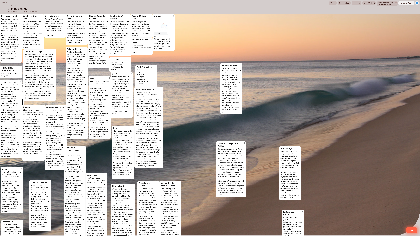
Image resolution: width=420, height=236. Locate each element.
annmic (10, 6)
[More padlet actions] (374, 3)
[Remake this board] (369, 3)
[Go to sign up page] (417, 3)
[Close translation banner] (396, 2)
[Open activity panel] (364, 3)
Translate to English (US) (386, 4)
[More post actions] (86, 15)
